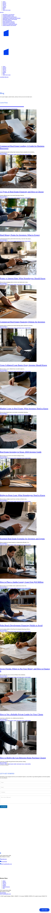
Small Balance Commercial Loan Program (11, 18)
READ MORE (3, 153)
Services (4, 2)
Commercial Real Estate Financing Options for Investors (22, 322)
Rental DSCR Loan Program (9, 22)
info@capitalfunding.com (6, 864)
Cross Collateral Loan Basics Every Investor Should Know (23, 365)
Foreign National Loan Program (9, 25)
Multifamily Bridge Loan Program (10, 19)
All (0, 108)
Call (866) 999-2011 (4, 77)
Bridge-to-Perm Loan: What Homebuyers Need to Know (22, 495)
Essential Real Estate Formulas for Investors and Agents (22, 539)
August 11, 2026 (3, 631)
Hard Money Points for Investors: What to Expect (20, 235)
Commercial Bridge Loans (8, 15)
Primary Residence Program (8, 21)
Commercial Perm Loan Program (10, 16)
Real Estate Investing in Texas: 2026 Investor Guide (20, 452)
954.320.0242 (4, 861)
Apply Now (44, 909)
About (4, 1)
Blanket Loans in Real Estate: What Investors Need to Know (24, 408)
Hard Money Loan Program (8, 14)
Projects (4, 4)
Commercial (4, 108)
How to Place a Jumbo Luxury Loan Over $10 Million (21, 582)
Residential (15, 108)
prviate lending (28, 154)
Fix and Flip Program (7, 20)
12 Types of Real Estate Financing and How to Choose (22, 192)
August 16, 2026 (3, 414)
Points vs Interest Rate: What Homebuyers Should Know (22, 278)
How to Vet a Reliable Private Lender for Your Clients (21, 714)
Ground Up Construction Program (10, 24)
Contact (4, 6)
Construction (9, 108)
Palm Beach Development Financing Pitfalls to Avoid (21, 625)
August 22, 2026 (3, 154)
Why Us (4, 5)
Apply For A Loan (6, 10)
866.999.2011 (4, 859)
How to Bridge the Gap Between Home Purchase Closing (23, 758)
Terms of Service (6, 886)
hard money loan (20, 154)
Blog (4, 8)
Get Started (3, 806)
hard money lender (12, 154)
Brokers (4, 7)
